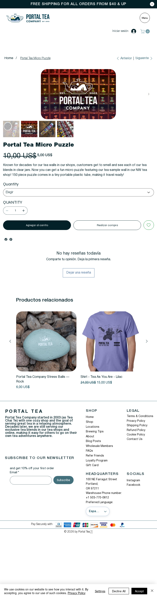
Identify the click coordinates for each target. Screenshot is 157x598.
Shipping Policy (137, 425)
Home (90, 417)
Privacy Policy (136, 421)
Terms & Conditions (140, 416)
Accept (139, 591)
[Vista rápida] (46, 341)
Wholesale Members (99, 446)
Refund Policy (136, 430)
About (90, 436)
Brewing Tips (95, 431)
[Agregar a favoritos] (149, 225)
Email (14, 472)
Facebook (133, 485)
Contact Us (134, 439)
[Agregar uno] (23, 210)
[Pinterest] (11, 239)
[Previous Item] (8, 94)
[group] (78, 350)
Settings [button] (100, 591)
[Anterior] (10, 341)
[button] (145, 31)
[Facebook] (6, 239)
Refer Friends (95, 455)
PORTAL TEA (24, 412)
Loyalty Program (97, 460)
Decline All (119, 591)
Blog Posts (93, 441)
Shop (89, 422)
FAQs (89, 451)
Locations (92, 427)
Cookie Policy (136, 434)
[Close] (152, 4)
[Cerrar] (152, 591)
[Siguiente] (146, 341)
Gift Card (92, 465)
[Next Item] (148, 94)
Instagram (133, 480)
